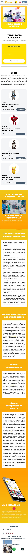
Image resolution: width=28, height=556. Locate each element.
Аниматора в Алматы (16, 431)
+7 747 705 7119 (9, 533)
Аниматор (13, 336)
